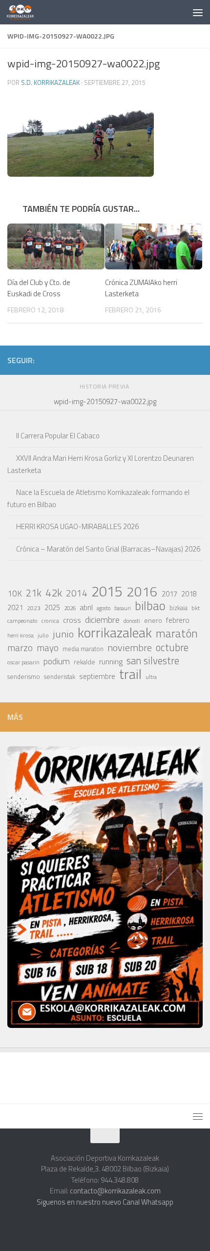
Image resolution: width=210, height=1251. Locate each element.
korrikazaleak (115, 632)
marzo (20, 648)
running (111, 661)
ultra (151, 677)
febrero (177, 620)
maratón (177, 633)
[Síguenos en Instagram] (119, 360)
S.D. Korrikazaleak (50, 82)
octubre (172, 647)
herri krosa (20, 635)
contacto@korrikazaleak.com (115, 1190)
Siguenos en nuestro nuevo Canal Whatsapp (105, 1202)
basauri (122, 608)
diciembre (102, 620)
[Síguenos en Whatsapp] (134, 360)
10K (14, 593)
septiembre (97, 676)
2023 (34, 608)
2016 (142, 591)
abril (86, 607)
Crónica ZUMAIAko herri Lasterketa (141, 288)
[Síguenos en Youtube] (181, 360)
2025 (52, 607)
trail (130, 674)
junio (63, 634)
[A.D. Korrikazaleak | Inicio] (24, 12)
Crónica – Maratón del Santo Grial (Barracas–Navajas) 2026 (108, 548)
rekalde (84, 662)
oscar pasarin (23, 662)
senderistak (59, 676)
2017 (169, 593)
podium (56, 661)
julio (43, 635)
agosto (103, 608)
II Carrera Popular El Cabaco (58, 435)
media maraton (83, 649)
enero (153, 620)
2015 (107, 591)
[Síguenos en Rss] (197, 360)
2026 (70, 608)
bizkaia (178, 608)
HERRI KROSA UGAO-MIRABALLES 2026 (77, 526)
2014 (76, 593)
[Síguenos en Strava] (103, 360)
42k (53, 592)
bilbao (150, 606)
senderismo (23, 676)
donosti (132, 620)
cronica (50, 620)
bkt (195, 608)
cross (72, 620)
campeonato (22, 620)
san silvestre (152, 661)
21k (34, 593)
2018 (189, 593)
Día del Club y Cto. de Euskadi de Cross (38, 288)
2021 (15, 607)
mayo (48, 648)
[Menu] (198, 12)
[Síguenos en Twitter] (150, 360)
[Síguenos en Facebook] (165, 360)
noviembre (129, 648)
